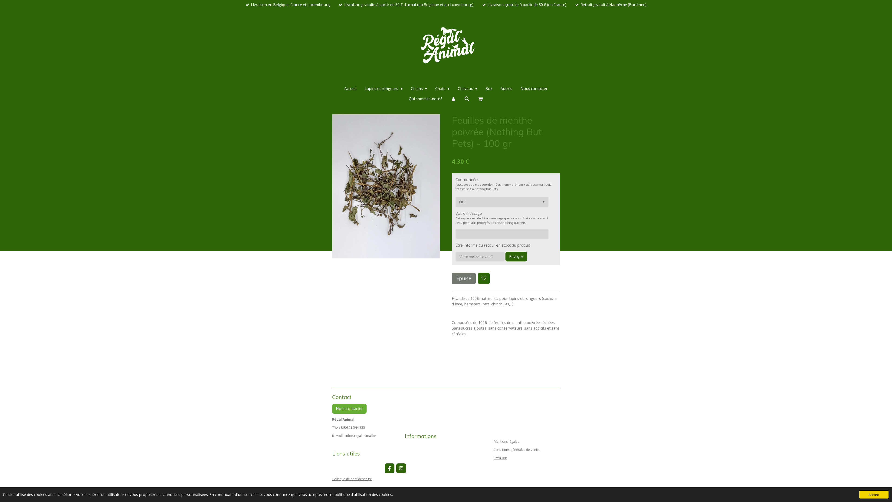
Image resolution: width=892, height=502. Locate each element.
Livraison (500, 458)
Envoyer (516, 256)
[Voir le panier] (480, 99)
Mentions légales (506, 441)
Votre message (469, 213)
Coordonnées (467, 179)
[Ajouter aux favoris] (484, 278)
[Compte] (453, 99)
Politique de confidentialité (352, 479)
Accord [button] (874, 494)
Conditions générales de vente (516, 449)
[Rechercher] (466, 98)
